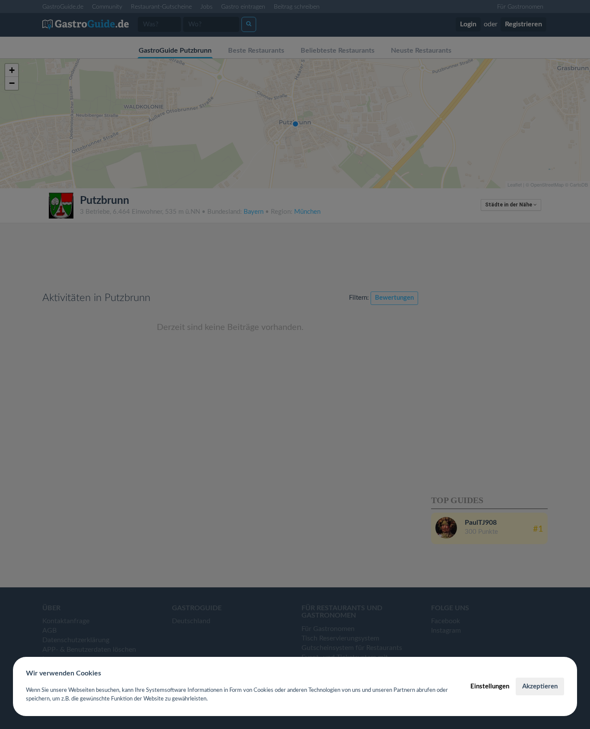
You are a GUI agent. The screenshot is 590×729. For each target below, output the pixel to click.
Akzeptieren (540, 686)
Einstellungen (489, 686)
